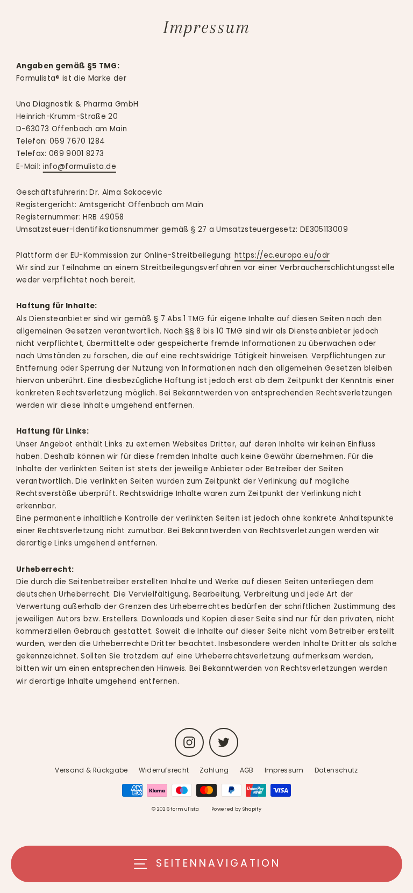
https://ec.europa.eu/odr (282, 255)
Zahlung (214, 770)
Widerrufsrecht (164, 770)
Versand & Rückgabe (91, 770)
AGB (247, 770)
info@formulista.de (79, 166)
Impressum (284, 770)
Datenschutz (336, 770)
